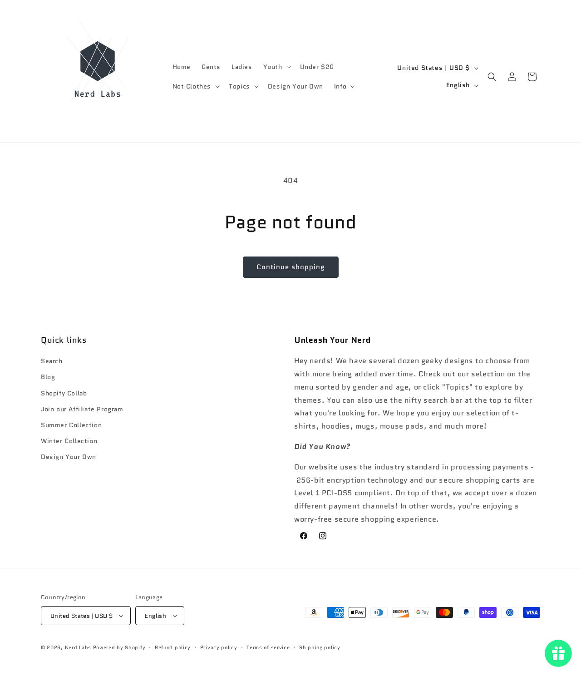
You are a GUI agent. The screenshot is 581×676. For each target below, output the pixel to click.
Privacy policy (218, 647)
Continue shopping (290, 267)
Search (52, 360)
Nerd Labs (78, 647)
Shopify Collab (64, 393)
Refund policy (173, 647)
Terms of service (268, 647)
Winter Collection (69, 440)
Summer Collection (71, 424)
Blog (48, 376)
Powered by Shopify (119, 647)
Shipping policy (319, 647)
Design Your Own (68, 456)
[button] (276, 66)
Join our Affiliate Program (82, 409)
